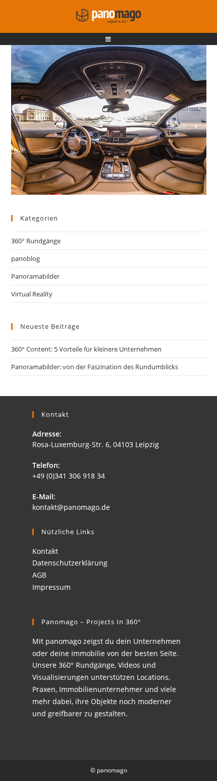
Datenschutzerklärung (69, 563)
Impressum (51, 587)
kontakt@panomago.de (71, 507)
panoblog (25, 258)
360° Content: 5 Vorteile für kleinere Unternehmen (86, 349)
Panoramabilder (35, 276)
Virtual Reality (31, 293)
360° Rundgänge (36, 240)
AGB (39, 575)
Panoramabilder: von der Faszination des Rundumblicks (94, 366)
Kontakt (45, 551)
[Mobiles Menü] (108, 39)
